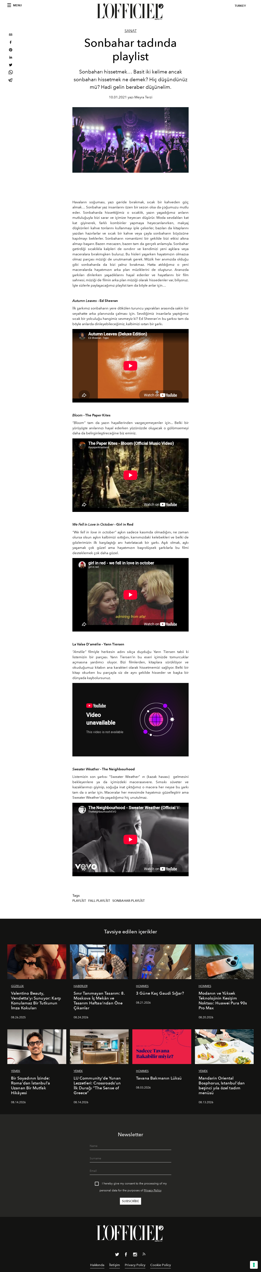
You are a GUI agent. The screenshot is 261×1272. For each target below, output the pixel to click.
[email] (10, 35)
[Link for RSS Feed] (144, 1255)
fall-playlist (99, 901)
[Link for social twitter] (117, 1255)
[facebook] (10, 43)
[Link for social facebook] (126, 1255)
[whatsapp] (10, 73)
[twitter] (10, 65)
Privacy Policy (152, 1190)
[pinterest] (10, 50)
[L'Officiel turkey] (130, 11)
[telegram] (10, 80)
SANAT (131, 31)
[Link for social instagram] (135, 1255)
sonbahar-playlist (128, 901)
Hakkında (97, 1265)
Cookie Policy (160, 1265)
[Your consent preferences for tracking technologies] (254, 1265)
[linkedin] (10, 58)
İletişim (114, 1265)
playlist (79, 901)
